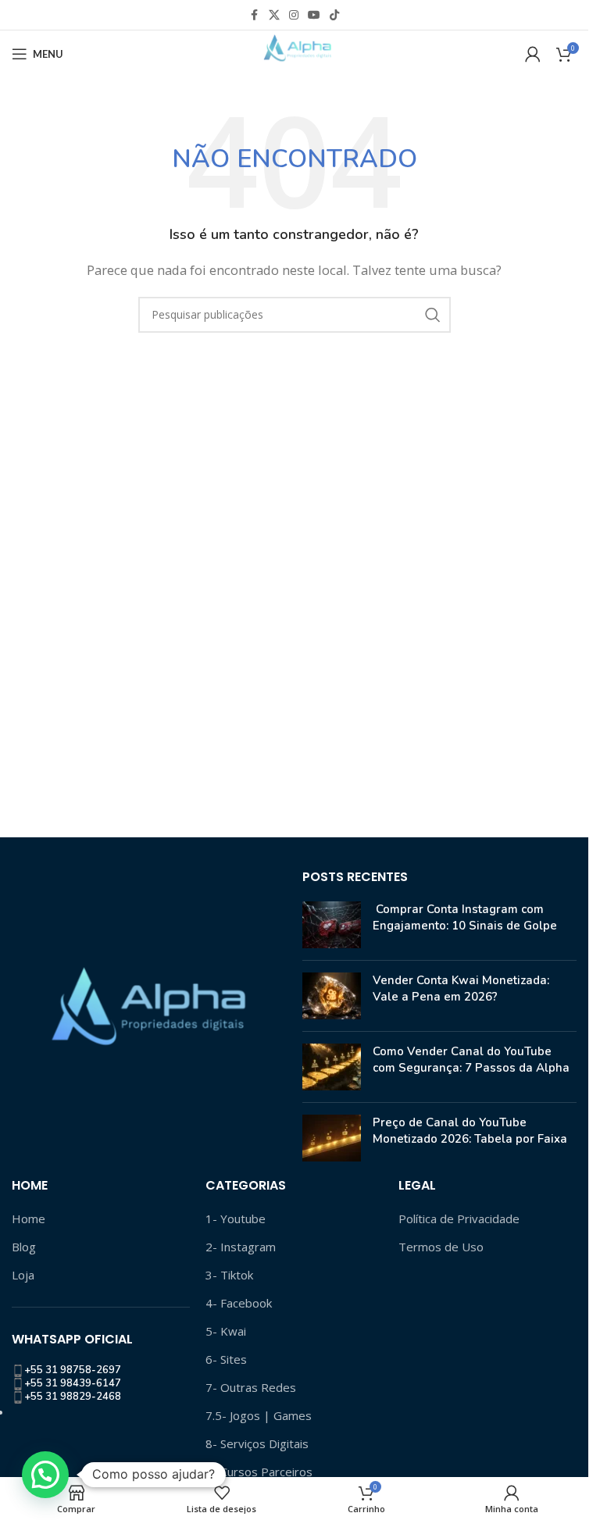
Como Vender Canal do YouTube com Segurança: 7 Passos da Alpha (471, 1060)
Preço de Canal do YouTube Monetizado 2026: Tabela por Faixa (470, 1131)
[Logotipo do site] (293, 52)
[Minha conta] (532, 54)
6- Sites (226, 1359)
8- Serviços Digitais (257, 1443)
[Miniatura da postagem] (331, 924)
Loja (23, 1275)
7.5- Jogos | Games (258, 1415)
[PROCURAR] (433, 315)
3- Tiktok (229, 1275)
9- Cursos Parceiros (258, 1471)
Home (28, 1218)
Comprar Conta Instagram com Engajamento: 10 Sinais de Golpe (465, 917)
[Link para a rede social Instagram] (293, 15)
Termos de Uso (441, 1246)
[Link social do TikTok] (334, 15)
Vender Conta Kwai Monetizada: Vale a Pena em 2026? (461, 988)
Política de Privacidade (459, 1218)
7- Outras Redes (250, 1387)
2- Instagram (240, 1246)
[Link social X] (274, 15)
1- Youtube (235, 1218)
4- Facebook (238, 1303)
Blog (24, 1246)
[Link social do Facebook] (254, 15)
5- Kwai (225, 1331)
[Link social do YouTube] (314, 15)
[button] (45, 1474)
